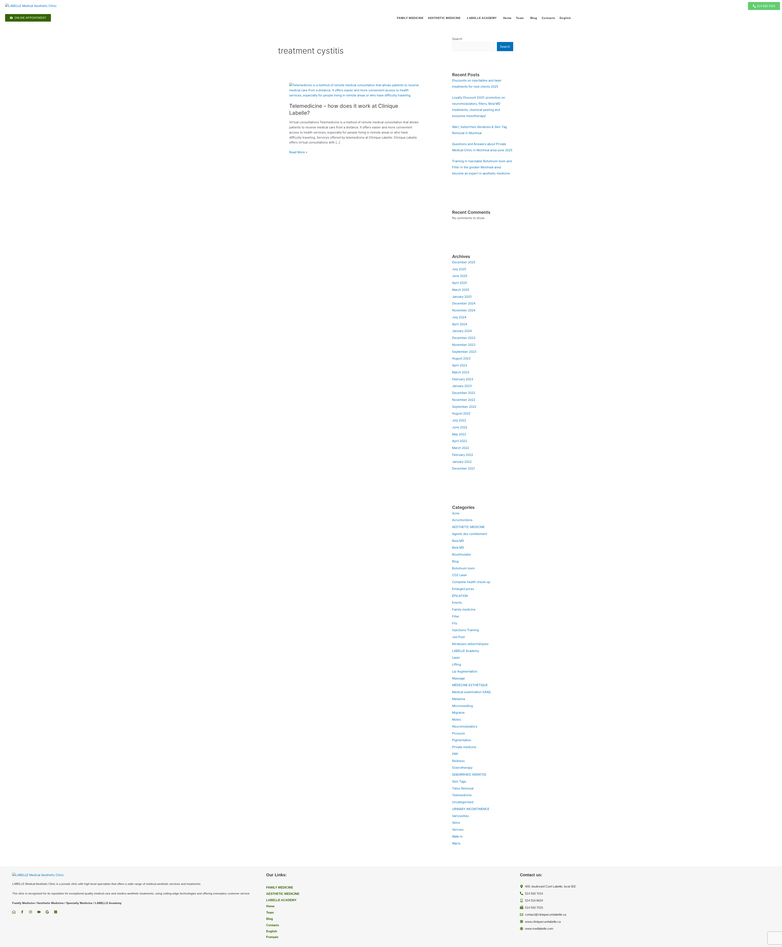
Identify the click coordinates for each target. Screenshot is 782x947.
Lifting (456, 664)
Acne (455, 513)
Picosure (458, 733)
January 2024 (462, 331)
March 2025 (460, 290)
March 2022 (460, 448)
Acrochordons (462, 520)
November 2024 (464, 310)
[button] (445, 18)
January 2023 (462, 386)
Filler (455, 616)
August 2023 (461, 358)
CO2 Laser (459, 575)
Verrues (457, 829)
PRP (455, 754)
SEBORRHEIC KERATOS (469, 774)
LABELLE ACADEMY (482, 18)
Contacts (548, 18)
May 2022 (459, 434)
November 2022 (463, 400)
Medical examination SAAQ (471, 692)
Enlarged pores (463, 589)
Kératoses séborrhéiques (470, 644)
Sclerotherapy (462, 768)
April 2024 (459, 324)
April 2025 (459, 283)
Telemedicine (462, 795)
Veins (456, 823)
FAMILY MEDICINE (410, 18)
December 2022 (463, 393)
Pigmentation (461, 740)
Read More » (298, 152)
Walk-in (457, 836)
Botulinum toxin (463, 568)
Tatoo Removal (462, 788)
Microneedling (462, 706)
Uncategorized (462, 802)
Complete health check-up (471, 582)
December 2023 (464, 338)
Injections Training (465, 630)
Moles (456, 719)
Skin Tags (459, 781)
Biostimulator (461, 554)
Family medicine (464, 609)
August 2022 (461, 413)
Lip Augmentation (464, 671)
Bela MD (458, 541)
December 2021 (463, 468)
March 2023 (460, 372)
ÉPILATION (460, 596)
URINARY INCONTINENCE (470, 809)
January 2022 (462, 462)
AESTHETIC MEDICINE (468, 527)
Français (272, 937)
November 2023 (464, 345)
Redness (458, 761)
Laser (456, 657)
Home (507, 18)
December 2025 (463, 262)
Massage (458, 678)
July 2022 (459, 420)
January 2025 (462, 297)
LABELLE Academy (465, 651)
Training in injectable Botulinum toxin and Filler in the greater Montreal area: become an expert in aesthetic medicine (482, 167)
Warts (456, 843)
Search (457, 39)
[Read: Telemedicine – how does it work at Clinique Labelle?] (354, 90)
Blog (533, 18)
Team (520, 18)
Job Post (458, 637)
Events (457, 602)
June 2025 (459, 276)
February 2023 (462, 379)
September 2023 (464, 352)
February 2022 (462, 455)
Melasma (458, 699)
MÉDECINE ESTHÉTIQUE (470, 685)
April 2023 (459, 365)
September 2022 (464, 407)
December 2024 (464, 303)
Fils (454, 623)
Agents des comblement (469, 534)
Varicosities (460, 816)
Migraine (458, 712)
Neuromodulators (464, 726)
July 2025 (459, 269)
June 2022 (459, 427)
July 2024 (459, 317)
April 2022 (459, 441)
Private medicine (464, 747)
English (565, 18)
